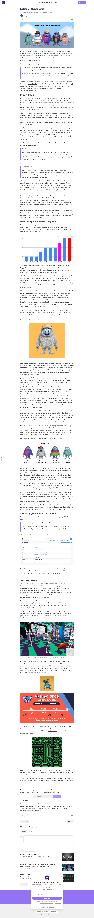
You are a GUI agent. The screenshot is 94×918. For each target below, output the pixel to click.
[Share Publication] (75, 2)
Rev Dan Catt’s (52, 731)
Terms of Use (54, 901)
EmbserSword (34, 187)
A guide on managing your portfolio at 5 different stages (34, 866)
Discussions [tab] (31, 850)
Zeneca (25, 14)
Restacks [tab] (30, 831)
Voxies (27, 187)
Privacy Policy (58, 903)
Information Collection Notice (46, 903)
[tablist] (26, 831)
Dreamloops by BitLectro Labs (29, 601)
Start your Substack (43, 911)
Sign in (89, 2)
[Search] (72, 2)
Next (69, 821)
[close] (61, 876)
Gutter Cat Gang (33, 84)
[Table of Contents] (2, 459)
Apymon (59, 202)
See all (23, 885)
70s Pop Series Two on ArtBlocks (30, 726)
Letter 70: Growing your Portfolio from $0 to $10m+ (37, 864)
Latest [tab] (25, 850)
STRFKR (67, 603)
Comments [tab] (23, 831)
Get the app (54, 911)
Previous (26, 821)
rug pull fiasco (61, 310)
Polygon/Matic (24, 268)
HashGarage (24, 770)
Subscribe (82, 2)
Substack (40, 915)
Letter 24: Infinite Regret (28, 854)
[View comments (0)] (26, 19)
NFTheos (23, 661)
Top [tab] (22, 850)
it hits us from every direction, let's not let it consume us (34, 856)
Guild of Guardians (45, 187)
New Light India (54, 535)
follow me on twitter (38, 792)
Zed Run (54, 187)
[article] (47, 857)
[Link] (18, 95)
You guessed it (40, 64)
